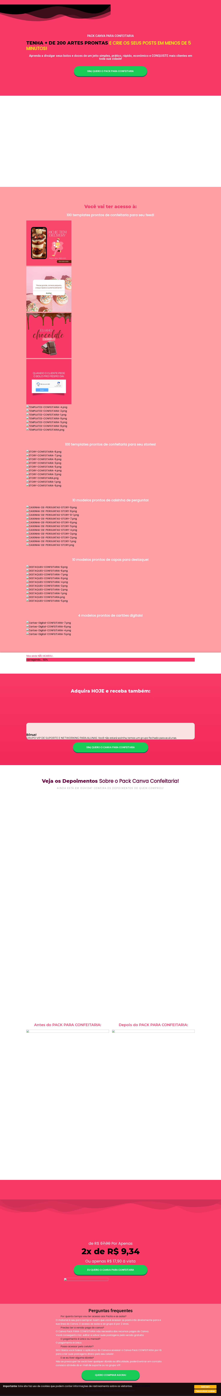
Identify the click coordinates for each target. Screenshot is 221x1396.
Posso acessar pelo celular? (77, 1346)
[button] (110, 433)
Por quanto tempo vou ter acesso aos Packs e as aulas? (93, 1316)
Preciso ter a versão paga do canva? (82, 1327)
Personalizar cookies (205, 1391)
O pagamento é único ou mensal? (80, 1339)
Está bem (205, 1386)
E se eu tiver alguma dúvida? (77, 1357)
